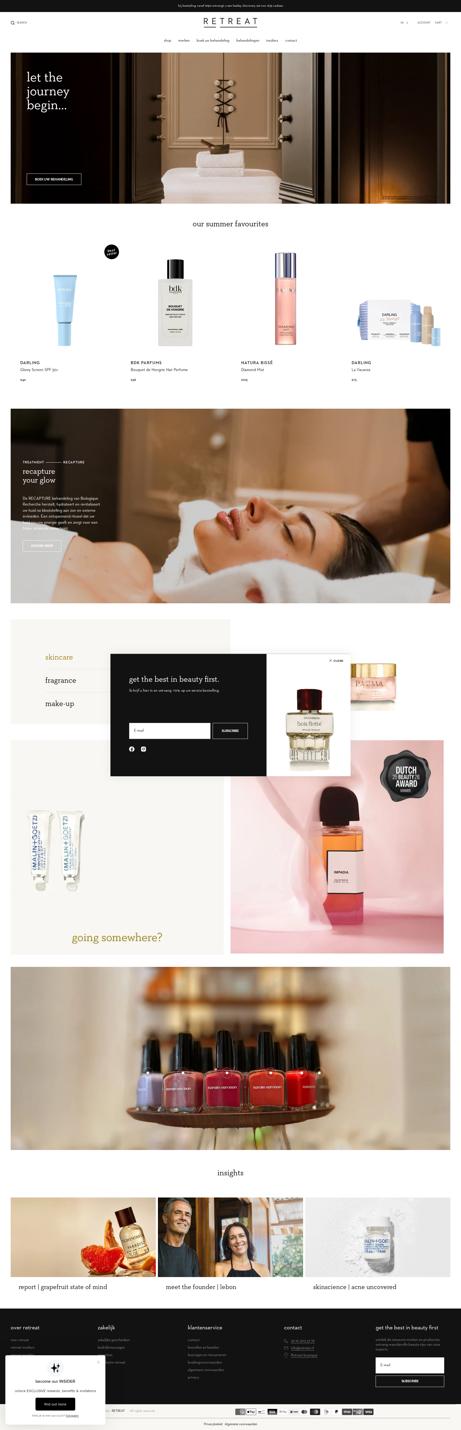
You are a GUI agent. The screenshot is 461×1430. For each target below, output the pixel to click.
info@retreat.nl (302, 1348)
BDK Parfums (146, 363)
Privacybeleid (213, 1424)
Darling (30, 363)
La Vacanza (361, 370)
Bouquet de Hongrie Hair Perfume (159, 370)
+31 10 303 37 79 (303, 1341)
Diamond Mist (252, 370)
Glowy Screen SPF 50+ (39, 370)
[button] (19, 23)
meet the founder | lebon (201, 1287)
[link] (65, 299)
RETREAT (118, 1411)
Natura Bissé (257, 363)
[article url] (83, 1237)
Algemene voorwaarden (241, 1424)
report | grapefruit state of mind (63, 1287)
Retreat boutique (304, 1355)
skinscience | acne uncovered (354, 1287)
